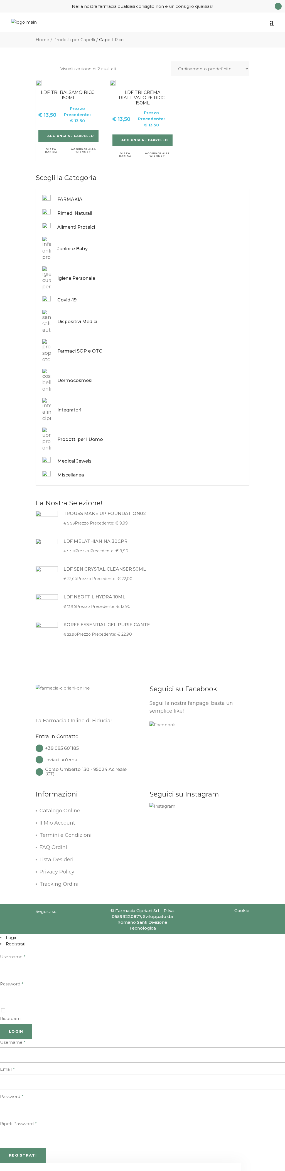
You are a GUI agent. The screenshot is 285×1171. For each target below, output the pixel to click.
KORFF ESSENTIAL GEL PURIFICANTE (106, 624)
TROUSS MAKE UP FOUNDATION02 (104, 513)
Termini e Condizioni (66, 835)
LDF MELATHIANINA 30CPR (95, 541)
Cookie (241, 910)
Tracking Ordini (59, 884)
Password (11, 984)
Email (7, 1069)
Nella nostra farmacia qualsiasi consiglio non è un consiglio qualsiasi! (142, 6)
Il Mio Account (57, 823)
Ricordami (10, 1018)
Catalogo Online (60, 811)
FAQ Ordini (53, 847)
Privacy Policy (57, 872)
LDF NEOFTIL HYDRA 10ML (94, 597)
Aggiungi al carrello (70, 136)
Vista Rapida (51, 151)
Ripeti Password (18, 1123)
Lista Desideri (56, 860)
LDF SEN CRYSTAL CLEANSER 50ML (104, 569)
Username (13, 956)
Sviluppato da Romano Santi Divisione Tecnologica (145, 922)
